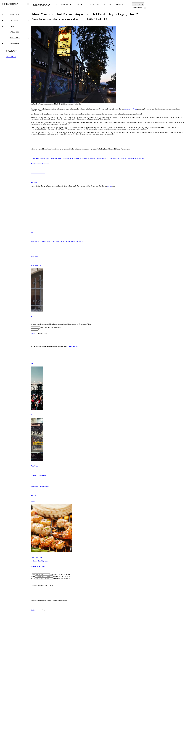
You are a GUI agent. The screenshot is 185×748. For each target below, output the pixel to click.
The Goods (107, 4)
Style (85, 4)
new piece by (130, 109)
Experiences (63, 4)
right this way (73, 346)
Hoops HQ (120, 4)
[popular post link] (41, 241)
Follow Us (138, 4)
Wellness (96, 4)
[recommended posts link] (36, 552)
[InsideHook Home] (41, 5)
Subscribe (137, 7)
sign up (109, 186)
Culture (75, 4)
